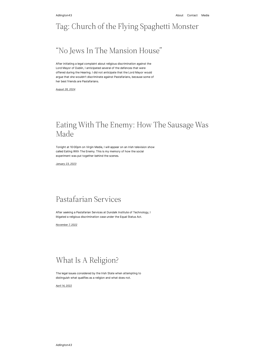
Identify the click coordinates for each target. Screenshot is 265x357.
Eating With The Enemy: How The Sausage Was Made (132, 129)
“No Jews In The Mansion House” (109, 50)
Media (205, 15)
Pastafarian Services (88, 199)
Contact (192, 15)
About (179, 15)
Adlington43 (64, 15)
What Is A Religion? (87, 260)
